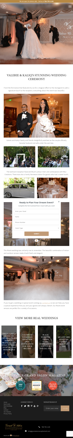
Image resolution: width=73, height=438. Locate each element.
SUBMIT (36, 234)
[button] (36, 202)
